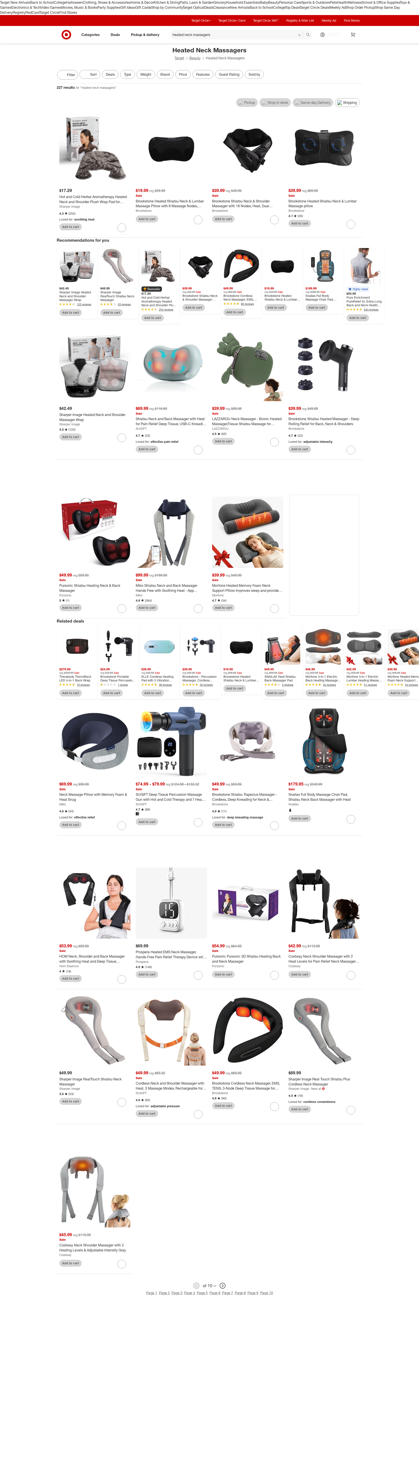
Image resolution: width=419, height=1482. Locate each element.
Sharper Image (69, 206)
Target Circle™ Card (231, 20)
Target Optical (193, 7)
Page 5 (202, 1293)
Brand (165, 74)
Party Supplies (109, 7)
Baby (264, 2)
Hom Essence (69, 966)
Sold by (254, 74)
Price (183, 74)
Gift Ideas (127, 7)
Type (127, 74)
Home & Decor (142, 2)
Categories (90, 34)
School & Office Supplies (381, 2)
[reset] (299, 35)
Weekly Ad (337, 7)
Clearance (221, 7)
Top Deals (292, 7)
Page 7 (227, 1293)
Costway (294, 966)
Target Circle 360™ (265, 20)
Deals (208, 7)
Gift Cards (143, 7)
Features (203, 74)
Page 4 (189, 1293)
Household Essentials (243, 2)
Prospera (142, 961)
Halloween (74, 2)
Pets (333, 2)
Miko (139, 595)
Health (342, 2)
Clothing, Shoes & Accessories (107, 2)
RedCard (32, 12)
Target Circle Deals (314, 7)
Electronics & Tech (25, 7)
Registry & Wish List (300, 20)
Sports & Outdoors (315, 2)
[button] (151, 289)
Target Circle (49, 12)
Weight (145, 74)
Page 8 (240, 1293)
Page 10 (266, 1293)
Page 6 (215, 1293)
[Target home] (66, 34)
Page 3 (177, 1293)
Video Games (50, 7)
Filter (71, 75)
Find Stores (68, 12)
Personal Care (290, 2)
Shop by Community (167, 7)
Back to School (42, 2)
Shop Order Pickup (360, 7)
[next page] (222, 1285)
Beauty (273, 2)
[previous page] (196, 1285)
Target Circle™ (201, 20)
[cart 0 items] (353, 34)
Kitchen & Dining (167, 2)
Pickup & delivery (145, 34)
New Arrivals (239, 7)
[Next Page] (357, 75)
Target (179, 58)
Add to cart (70, 227)
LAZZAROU (220, 428)
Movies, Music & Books (79, 7)
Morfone (218, 595)
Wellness (354, 2)
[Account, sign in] (331, 34)
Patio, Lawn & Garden (196, 2)
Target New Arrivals (15, 2)
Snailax (293, 804)
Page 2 (164, 1293)
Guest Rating (229, 74)
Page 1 (151, 1293)
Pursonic (65, 595)
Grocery (219, 2)
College (60, 2)
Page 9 (252, 1293)
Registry (19, 12)
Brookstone (144, 210)
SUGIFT (141, 428)
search (308, 35)
